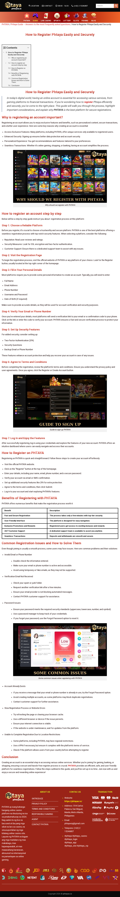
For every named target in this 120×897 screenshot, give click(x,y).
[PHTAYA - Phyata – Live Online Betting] (13, 5)
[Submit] (116, 6)
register (88, 102)
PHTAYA (5, 24)
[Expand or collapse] (28, 48)
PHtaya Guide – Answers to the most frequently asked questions (40, 24)
